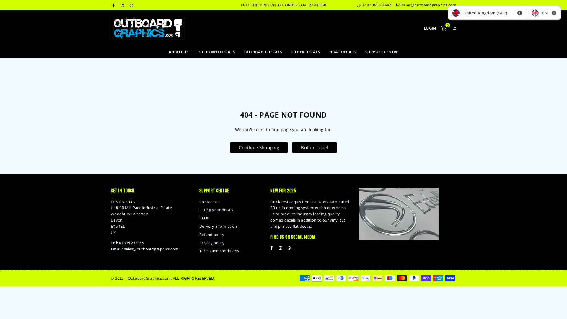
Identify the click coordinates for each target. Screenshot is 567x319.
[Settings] (452, 28)
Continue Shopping (259, 147)
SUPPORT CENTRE (381, 51)
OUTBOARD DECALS (263, 51)
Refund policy (211, 234)
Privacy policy (211, 242)
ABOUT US (178, 51)
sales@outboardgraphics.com (428, 5)
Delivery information (218, 226)
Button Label (314, 147)
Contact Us (209, 201)
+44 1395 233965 (376, 5)
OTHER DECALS (305, 51)
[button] (444, 28)
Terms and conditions (219, 250)
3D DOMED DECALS (216, 51)
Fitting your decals (216, 209)
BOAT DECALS (343, 51)
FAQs (204, 218)
